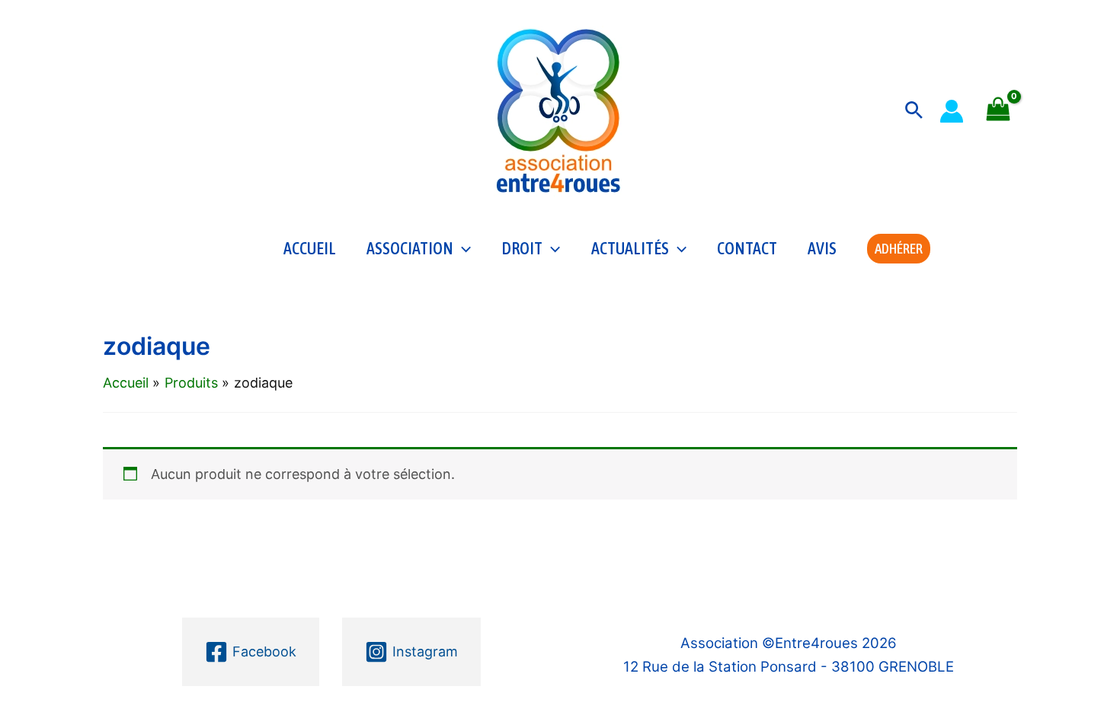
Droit (521, 248)
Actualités (630, 248)
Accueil (309, 248)
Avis (822, 248)
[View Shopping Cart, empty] (998, 110)
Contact (747, 248)
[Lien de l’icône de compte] (951, 111)
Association (409, 248)
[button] (913, 110)
